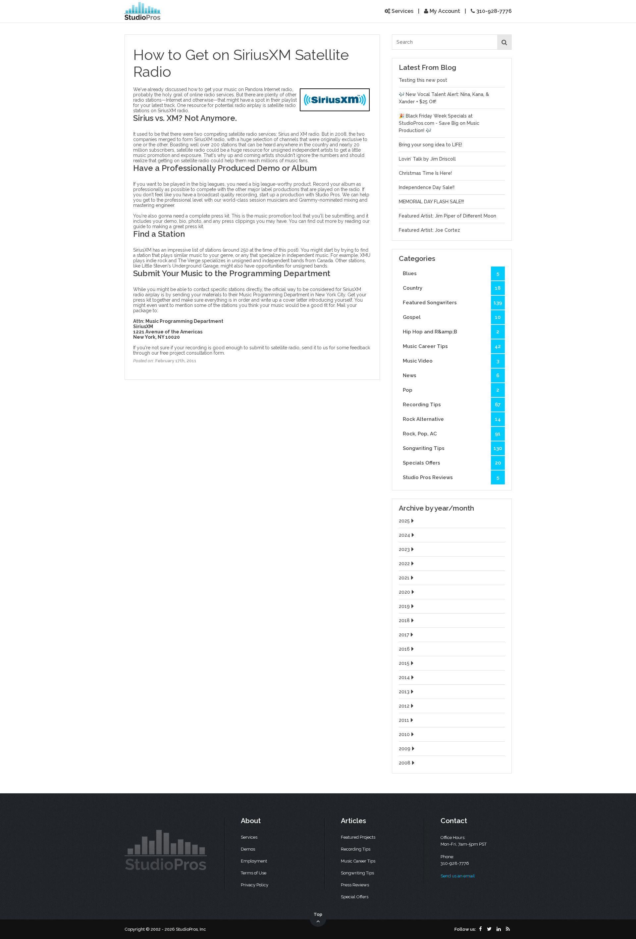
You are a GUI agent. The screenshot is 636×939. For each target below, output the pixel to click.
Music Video (451, 361)
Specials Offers (452, 463)
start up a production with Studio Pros (299, 194)
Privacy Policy (254, 884)
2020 (404, 592)
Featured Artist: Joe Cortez (429, 230)
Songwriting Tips (452, 448)
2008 (404, 763)
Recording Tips (452, 405)
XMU (365, 255)
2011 (404, 720)
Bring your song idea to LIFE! (430, 144)
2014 (404, 677)
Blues (451, 273)
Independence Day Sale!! (426, 187)
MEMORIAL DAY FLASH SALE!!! (431, 201)
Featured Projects (358, 837)
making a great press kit (177, 226)
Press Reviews (355, 884)
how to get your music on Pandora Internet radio (240, 89)
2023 (404, 549)
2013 (404, 691)
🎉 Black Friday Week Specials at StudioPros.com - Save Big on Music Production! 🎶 (439, 123)
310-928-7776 (493, 11)
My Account (444, 11)
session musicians (268, 200)
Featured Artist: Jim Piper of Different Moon (447, 216)
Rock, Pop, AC (452, 434)
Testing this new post (423, 80)
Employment (254, 861)
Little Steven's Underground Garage (180, 266)
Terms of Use (253, 872)
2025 (404, 520)
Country (452, 288)
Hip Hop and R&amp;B (451, 332)
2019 (404, 606)
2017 (404, 634)
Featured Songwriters (452, 303)
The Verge (189, 260)
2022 (404, 563)
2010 (404, 734)
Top (318, 914)
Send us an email (458, 875)
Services (401, 11)
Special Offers (354, 896)
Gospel (452, 317)
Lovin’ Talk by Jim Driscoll (427, 159)
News (451, 375)
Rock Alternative (452, 419)
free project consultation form (192, 353)
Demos (248, 849)
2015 (404, 663)
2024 (404, 535)
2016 (404, 649)
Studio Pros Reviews (451, 477)
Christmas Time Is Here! (425, 173)
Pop (451, 390)
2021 (404, 577)
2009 (404, 748)
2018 (404, 620)
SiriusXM (167, 110)
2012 (404, 706)
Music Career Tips (452, 346)
